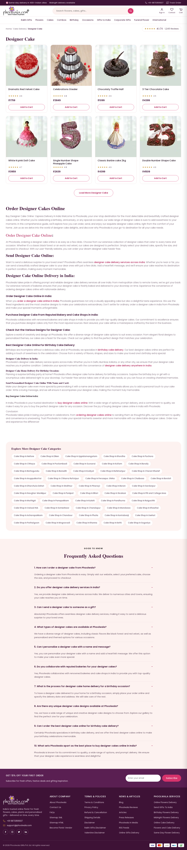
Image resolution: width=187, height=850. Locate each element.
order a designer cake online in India (38, 301)
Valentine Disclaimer (94, 832)
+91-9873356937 (155, 2)
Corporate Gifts (122, 20)
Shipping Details (92, 817)
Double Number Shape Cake (159, 160)
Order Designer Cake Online (29, 235)
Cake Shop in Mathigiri (25, 500)
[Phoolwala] (24, 800)
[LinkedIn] (25, 832)
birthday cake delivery (110, 349)
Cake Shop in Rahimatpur (112, 471)
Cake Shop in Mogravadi (58, 522)
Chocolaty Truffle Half (111, 89)
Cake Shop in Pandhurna (113, 500)
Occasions (88, 20)
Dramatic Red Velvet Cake (23, 89)
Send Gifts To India (163, 807)
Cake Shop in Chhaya (24, 463)
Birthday (74, 20)
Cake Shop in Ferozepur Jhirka (100, 478)
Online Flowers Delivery (165, 802)
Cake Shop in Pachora (142, 456)
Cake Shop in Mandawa (118, 508)
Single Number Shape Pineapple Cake (65, 162)
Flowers (39, 20)
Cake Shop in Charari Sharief (146, 471)
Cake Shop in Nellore (24, 456)
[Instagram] (12, 832)
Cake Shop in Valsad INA (26, 508)
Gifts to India (104, 20)
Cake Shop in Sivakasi (115, 493)
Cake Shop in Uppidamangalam (81, 456)
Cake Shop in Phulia (88, 515)
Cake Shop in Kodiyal (83, 471)
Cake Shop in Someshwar (57, 508)
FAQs (52, 812)
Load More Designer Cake (93, 192)
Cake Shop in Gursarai (84, 463)
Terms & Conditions (94, 802)
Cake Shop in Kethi (113, 522)
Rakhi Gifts (26, 20)
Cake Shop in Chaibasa (132, 478)
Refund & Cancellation (95, 812)
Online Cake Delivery (164, 822)
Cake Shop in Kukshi (85, 500)
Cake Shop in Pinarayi (89, 486)
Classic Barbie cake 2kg (112, 160)
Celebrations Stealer (65, 89)
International (159, 20)
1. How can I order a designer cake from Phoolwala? (65, 567)
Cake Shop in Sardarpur (143, 486)
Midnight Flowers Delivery (166, 817)
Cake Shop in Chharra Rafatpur (63, 478)
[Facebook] (5, 832)
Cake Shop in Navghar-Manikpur (30, 493)
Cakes (50, 20)
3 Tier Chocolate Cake (155, 89)
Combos (61, 20)
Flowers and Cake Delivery (167, 827)
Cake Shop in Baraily (138, 463)
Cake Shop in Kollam (112, 463)
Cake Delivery (19, 28)
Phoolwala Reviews (128, 807)
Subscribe (171, 778)
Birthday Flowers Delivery (166, 812)
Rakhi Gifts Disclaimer (95, 827)
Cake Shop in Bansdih (56, 471)
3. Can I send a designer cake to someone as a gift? (65, 607)
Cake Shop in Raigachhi (143, 500)
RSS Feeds (124, 827)
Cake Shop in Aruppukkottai (27, 478)
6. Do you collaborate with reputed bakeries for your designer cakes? (75, 666)
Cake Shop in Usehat (145, 515)
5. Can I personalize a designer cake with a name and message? (72, 646)
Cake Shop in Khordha (114, 456)
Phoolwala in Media (128, 822)
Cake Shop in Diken (49, 456)
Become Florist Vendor (61, 827)
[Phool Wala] (16, 11)
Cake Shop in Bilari (89, 493)
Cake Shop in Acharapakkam (28, 515)
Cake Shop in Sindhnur (61, 486)
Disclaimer (89, 822)
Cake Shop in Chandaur (60, 515)
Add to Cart (26, 107)
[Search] (130, 11)
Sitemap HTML (57, 822)
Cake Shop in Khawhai (148, 508)
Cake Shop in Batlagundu (26, 471)
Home (9, 28)
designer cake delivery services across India (119, 262)
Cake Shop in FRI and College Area (149, 493)
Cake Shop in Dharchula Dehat (29, 486)
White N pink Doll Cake (21, 160)
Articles (123, 812)
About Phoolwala (58, 802)
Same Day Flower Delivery (167, 832)
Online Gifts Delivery (129, 832)
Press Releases (126, 817)
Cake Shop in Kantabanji (117, 515)
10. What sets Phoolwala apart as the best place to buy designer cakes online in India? (85, 745)
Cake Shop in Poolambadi (54, 463)
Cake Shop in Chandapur (88, 508)
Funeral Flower (141, 20)
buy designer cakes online (73, 402)
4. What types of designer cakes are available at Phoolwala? (70, 627)
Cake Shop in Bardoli (161, 478)
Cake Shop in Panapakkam (55, 500)
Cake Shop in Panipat (63, 493)
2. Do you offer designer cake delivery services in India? (67, 587)
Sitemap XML (56, 817)
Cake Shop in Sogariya (139, 522)
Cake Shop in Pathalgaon (26, 522)
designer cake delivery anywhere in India (128, 365)
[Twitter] (19, 832)
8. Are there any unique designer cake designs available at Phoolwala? (76, 706)
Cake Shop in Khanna (86, 522)
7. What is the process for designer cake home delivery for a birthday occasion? (82, 686)
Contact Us (55, 807)
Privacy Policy (91, 807)
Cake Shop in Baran (115, 486)
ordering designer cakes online (93, 414)
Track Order (175, 2)
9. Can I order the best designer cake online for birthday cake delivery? (76, 725)
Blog (121, 802)
